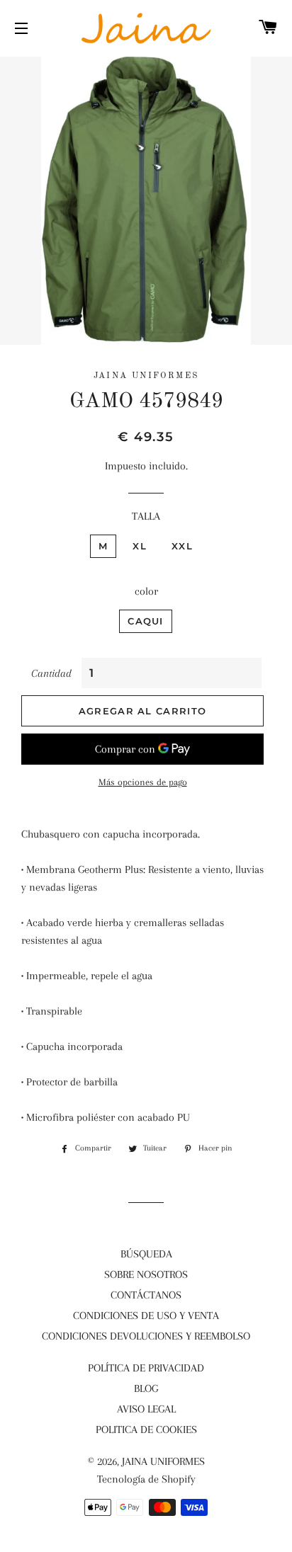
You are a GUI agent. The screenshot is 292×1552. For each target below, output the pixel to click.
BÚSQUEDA (146, 1254)
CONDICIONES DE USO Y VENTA (146, 1315)
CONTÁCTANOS (146, 1295)
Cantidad (51, 673)
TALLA (146, 516)
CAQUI (146, 621)
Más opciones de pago (143, 782)
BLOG (146, 1388)
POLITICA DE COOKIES (146, 1429)
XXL (182, 546)
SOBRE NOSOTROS (146, 1274)
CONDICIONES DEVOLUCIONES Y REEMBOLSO (146, 1336)
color (146, 591)
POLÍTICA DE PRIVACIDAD (146, 1368)
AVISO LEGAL (146, 1409)
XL (140, 546)
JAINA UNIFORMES (163, 1461)
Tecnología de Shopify (146, 1479)
